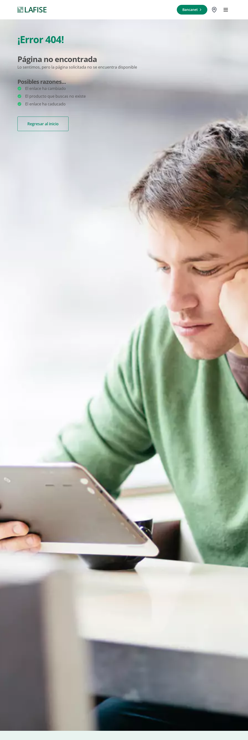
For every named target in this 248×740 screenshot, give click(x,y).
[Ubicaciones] (214, 10)
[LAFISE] (31, 10)
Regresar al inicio (43, 123)
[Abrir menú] (226, 10)
